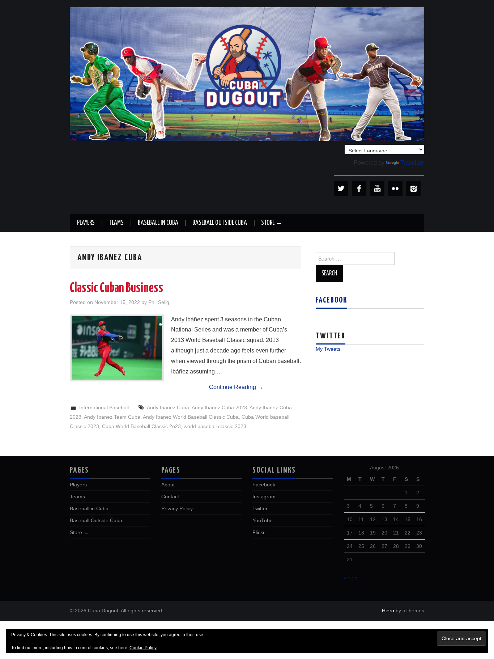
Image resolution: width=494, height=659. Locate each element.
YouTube (262, 520)
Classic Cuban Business (116, 288)
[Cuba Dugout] (247, 74)
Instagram (264, 496)
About (168, 484)
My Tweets (328, 349)
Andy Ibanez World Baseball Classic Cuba (191, 417)
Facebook (331, 300)
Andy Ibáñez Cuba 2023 (219, 407)
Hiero (388, 610)
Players (86, 223)
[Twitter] (341, 188)
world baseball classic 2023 (215, 426)
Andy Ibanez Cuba (168, 407)
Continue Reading (236, 387)
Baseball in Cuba (158, 223)
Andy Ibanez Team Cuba (112, 417)
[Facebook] (359, 188)
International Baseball (104, 407)
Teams (116, 223)
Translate (412, 163)
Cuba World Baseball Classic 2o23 (141, 426)
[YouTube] (377, 188)
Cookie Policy (143, 647)
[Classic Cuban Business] (117, 348)
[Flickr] (395, 188)
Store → (271, 223)
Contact (170, 496)
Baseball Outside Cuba (219, 223)
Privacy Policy (177, 508)
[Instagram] (413, 188)
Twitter (260, 508)
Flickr (258, 532)
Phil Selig (158, 302)
